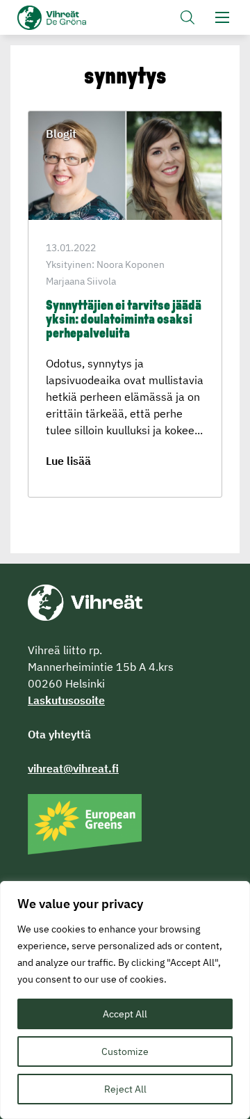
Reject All (125, 1089)
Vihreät (74, 18)
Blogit (61, 134)
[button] (187, 17)
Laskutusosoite (66, 700)
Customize (125, 1051)
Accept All (125, 1014)
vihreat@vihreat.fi (73, 768)
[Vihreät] (85, 601)
